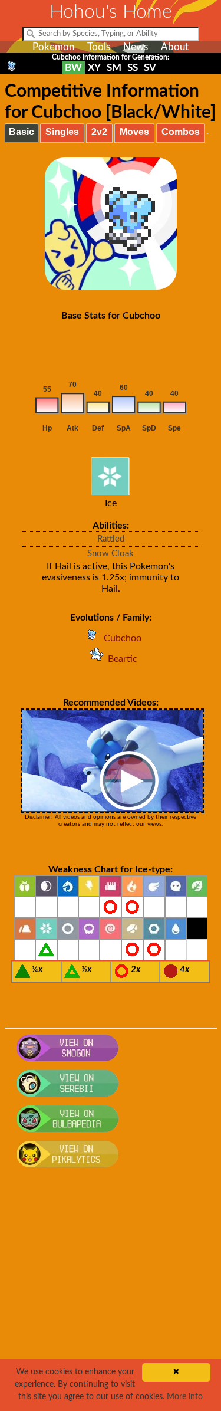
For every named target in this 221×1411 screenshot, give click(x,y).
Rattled (110, 538)
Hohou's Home (111, 11)
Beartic (122, 659)
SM (114, 68)
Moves (134, 132)
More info (185, 1397)
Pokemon (53, 47)
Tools (98, 47)
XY (94, 68)
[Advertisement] (110, 1295)
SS (132, 68)
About (175, 47)
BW (73, 68)
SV (150, 68)
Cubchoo (122, 638)
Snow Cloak (110, 553)
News (135, 47)
